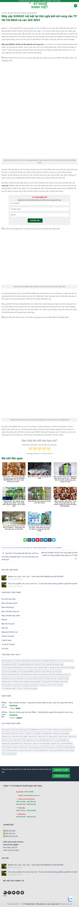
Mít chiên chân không (56, 674)
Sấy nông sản (46, 681)
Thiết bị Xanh (7, 640)
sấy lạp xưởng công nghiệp (32, 681)
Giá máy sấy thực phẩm (40, 667)
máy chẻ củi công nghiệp (19, 736)
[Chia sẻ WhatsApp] (25, 540)
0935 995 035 (31, 801)
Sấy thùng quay (33, 747)
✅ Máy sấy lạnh (9, 831)
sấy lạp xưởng (18, 681)
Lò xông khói (36, 733)
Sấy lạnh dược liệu (50, 678)
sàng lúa (15, 747)
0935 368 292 (31, 817)
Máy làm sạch (63, 736)
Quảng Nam (20, 678)
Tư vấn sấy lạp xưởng (8, 688)
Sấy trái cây (16, 685)
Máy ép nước (55, 743)
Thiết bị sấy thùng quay (47, 747)
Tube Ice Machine (12, 750)
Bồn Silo (14, 729)
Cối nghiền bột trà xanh (36, 729)
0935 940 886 (31, 810)
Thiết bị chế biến (8, 636)
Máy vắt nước (28, 743)
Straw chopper (6, 747)
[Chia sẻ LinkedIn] (45, 540)
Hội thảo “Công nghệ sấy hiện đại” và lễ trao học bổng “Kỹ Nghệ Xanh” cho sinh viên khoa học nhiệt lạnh (20, 556)
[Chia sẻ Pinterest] (37, 540)
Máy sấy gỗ (5, 743)
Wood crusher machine (9, 754)
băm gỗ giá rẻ (36, 660)
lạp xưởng (38, 671)
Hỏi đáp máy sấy (54, 667)
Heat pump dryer (66, 729)
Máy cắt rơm (32, 736)
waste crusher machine (56, 750)
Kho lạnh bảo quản (9, 599)
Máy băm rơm (6, 736)
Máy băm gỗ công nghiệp (61, 733)
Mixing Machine (47, 733)
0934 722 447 (20, 810)
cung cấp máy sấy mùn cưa (50, 660)
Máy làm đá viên (7, 740)
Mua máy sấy (57, 671)
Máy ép (4, 620)
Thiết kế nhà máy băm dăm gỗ (65, 747)
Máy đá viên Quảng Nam (41, 674)
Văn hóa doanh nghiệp (29, 13)
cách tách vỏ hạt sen (66, 660)
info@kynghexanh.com (31, 795)
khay (12, 733)
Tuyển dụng (25, 685)
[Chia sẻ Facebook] (29, 540)
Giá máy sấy (28, 667)
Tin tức (4, 13)
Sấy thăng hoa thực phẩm (60, 681)
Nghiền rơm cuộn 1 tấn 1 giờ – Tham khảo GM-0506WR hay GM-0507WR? (36, 576)
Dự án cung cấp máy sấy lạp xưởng (52, 664)
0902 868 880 (20, 804)
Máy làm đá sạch (8, 624)
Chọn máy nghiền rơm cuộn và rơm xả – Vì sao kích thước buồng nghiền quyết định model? (42, 584)
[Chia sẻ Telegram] (54, 540)
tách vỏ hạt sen (58, 685)
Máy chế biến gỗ (8, 607)
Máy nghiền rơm (64, 740)
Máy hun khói (53, 736)
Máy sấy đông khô (16, 743)
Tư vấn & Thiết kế (8, 644)
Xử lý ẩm (5, 649)
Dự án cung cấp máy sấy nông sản (12, 667)
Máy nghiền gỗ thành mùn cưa (48, 740)
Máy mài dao (17, 740)
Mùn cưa (67, 674)
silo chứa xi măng (31, 678)
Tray (3, 750)
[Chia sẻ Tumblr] (50, 540)
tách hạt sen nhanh (45, 685)
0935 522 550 (31, 804)
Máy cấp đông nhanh (9, 603)
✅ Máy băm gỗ (9, 833)
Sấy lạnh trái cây (7, 681)
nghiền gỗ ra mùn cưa (8, 678)
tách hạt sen (34, 685)
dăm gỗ (37, 664)
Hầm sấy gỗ (5, 733)
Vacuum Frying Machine (40, 750)
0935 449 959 (20, 801)
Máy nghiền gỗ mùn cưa (30, 740)
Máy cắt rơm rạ (42, 736)
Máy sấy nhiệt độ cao (10, 632)
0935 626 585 (20, 817)
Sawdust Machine (66, 743)
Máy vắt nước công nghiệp (42, 743)
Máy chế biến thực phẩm (11, 616)
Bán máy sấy (6, 660)
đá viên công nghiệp (31, 688)
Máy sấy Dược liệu (26, 674)
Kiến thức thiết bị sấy (67, 667)
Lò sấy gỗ (28, 733)
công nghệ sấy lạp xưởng (26, 664)
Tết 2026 (20, 688)
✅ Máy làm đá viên (10, 836)
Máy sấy (5, 628)
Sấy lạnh (40, 678)
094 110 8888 (28, 792)
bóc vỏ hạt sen (16, 660)
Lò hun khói (19, 733)
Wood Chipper (69, 750)
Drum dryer (48, 729)
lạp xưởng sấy (47, 671)
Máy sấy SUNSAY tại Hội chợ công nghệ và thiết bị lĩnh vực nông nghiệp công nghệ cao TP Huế (59, 554)
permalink (59, 547)
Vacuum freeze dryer (25, 750)
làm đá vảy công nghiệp (26, 671)
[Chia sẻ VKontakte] (41, 540)
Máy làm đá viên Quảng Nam (10, 674)
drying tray (56, 729)
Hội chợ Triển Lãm (13, 13)
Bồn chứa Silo (6, 729)
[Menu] (75, 5)
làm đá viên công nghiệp (9, 671)
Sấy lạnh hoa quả (63, 678)
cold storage (23, 729)
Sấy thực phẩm (6, 685)
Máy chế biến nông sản (10, 611)
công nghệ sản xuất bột (9, 664)
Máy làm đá (72, 736)
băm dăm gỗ (26, 660)
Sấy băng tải (23, 747)
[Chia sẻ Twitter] (33, 540)
